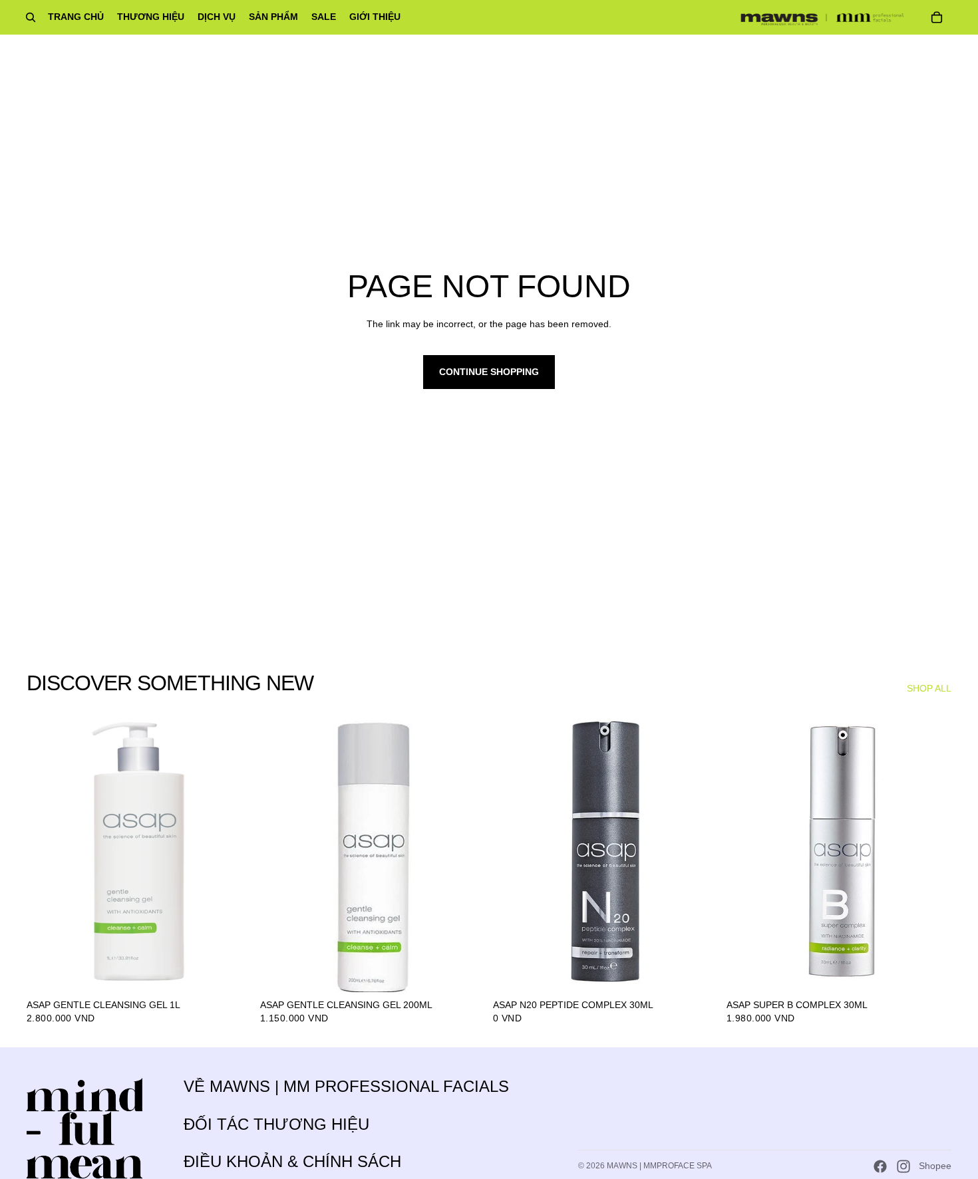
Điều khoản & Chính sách (292, 1161)
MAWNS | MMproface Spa (659, 1165)
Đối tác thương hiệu (276, 1124)
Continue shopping (489, 371)
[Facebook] (880, 1166)
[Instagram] (903, 1166)
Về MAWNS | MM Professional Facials (346, 1086)
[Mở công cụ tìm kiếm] (30, 17)
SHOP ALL (929, 688)
